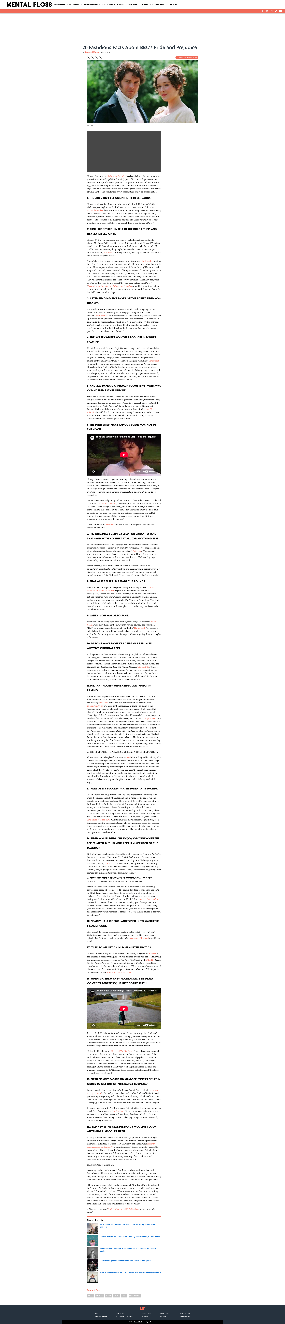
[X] (267, 11)
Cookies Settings (185, 1316)
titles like (150, 959)
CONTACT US (120, 1313)
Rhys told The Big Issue (122, 1051)
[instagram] (271, 11)
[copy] (100, 57)
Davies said (154, 360)
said (129, 757)
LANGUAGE (132, 4)
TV (124, 1296)
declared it (110, 524)
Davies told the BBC (107, 503)
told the (148, 899)
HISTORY (121, 4)
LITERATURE (99, 1296)
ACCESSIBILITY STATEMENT (124, 1316)
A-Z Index (163, 1316)
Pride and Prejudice (117, 176)
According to (110, 286)
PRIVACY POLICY (165, 1313)
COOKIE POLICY (185, 1313)
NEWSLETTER (59, 4)
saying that (118, 1111)
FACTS (90, 1296)
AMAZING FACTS (74, 4)
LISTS (116, 1296)
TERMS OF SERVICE (101, 1316)
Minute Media (138, 1322)
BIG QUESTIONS (157, 4)
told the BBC (143, 666)
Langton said (150, 718)
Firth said (108, 252)
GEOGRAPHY (107, 4)
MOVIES (108, 1296)
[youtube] (280, 11)
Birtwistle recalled (95, 210)
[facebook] (262, 11)
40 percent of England (138, 938)
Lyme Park (103, 702)
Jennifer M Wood (92, 52)
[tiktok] (276, 11)
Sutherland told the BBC (98, 819)
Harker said (139, 627)
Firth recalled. (102, 315)
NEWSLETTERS (146, 1313)
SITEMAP (145, 1316)
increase (152, 953)
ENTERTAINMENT (91, 4)
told (119, 972)
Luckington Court (95, 705)
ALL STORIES (171, 4)
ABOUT (97, 1313)
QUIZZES (144, 4)
